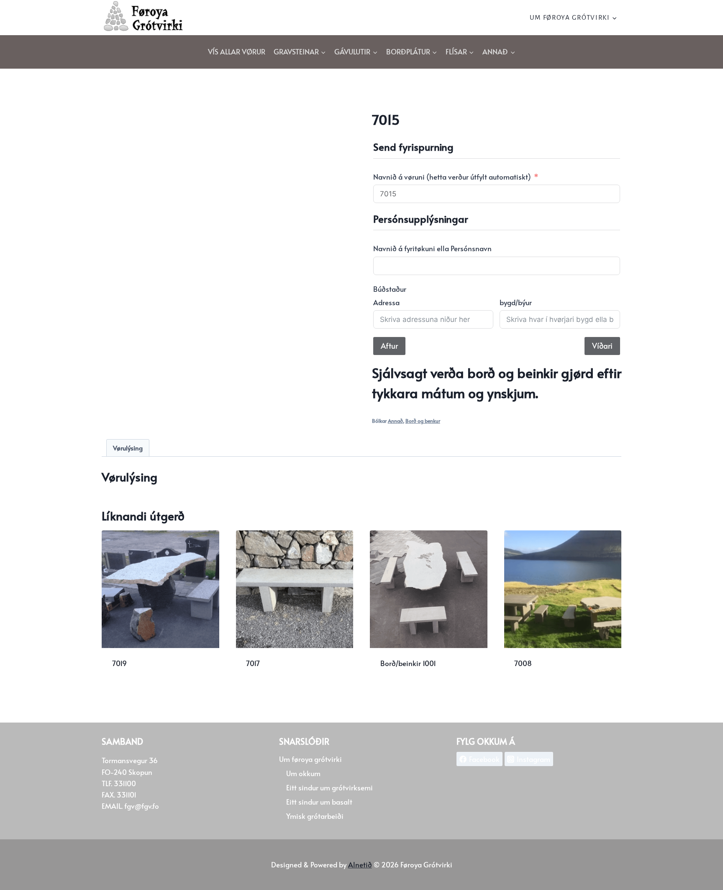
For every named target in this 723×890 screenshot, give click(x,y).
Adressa (386, 302)
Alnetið (360, 864)
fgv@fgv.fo (141, 806)
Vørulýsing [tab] (128, 447)
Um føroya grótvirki (310, 759)
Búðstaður (389, 289)
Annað (395, 420)
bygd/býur (516, 302)
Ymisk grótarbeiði (315, 816)
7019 (119, 663)
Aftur (389, 345)
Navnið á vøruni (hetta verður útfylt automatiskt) (452, 177)
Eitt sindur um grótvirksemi (329, 787)
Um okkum (303, 773)
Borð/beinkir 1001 (408, 663)
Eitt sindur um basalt (319, 802)
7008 (523, 663)
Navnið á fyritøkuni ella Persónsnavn (432, 248)
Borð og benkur (422, 420)
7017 (253, 663)
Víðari (602, 345)
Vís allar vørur (236, 51)
